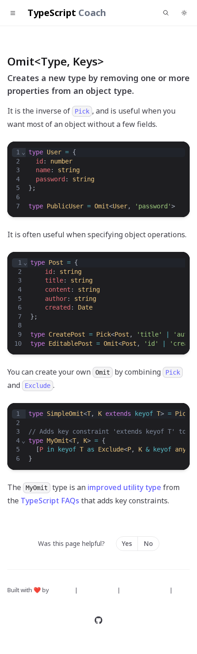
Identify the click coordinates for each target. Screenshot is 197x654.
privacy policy (27, 601)
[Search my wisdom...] (165, 12)
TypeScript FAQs (50, 501)
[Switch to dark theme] (184, 12)
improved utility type (124, 487)
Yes (127, 543)
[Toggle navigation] (12, 12)
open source (98, 590)
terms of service (145, 590)
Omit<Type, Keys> (55, 61)
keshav (61, 590)
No (148, 543)
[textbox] (105, 179)
